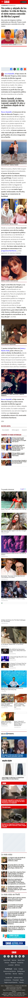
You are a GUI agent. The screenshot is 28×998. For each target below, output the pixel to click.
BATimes (17, 965)
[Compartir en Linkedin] (21, 69)
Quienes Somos (18, 977)
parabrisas (14, 807)
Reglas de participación (10, 982)
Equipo (22, 980)
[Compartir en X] (15, 69)
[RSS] (20, 956)
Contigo (21, 969)
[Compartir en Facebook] (11, 69)
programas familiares (8, 251)
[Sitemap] (23, 956)
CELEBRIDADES (4, 5)
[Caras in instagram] (5, 956)
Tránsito (21, 982)
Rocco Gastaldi (9, 74)
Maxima (21, 973)
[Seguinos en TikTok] (16, 956)
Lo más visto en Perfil (10, 894)
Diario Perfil (7, 960)
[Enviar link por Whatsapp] (18, 69)
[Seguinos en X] (12, 956)
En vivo (24, 2)
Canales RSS (8, 977)
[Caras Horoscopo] (14, 944)
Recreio (15, 973)
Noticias (14, 960)
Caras (15, 969)
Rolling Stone (21, 971)
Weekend (13, 962)
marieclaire (14, 761)
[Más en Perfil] (10, 734)
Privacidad (16, 980)
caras (14, 783)
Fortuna (7, 962)
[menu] (2, 2)
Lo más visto (6, 854)
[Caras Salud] (14, 937)
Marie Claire (21, 960)
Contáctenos (7, 980)
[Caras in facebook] (8, 956)
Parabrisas (20, 962)
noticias (14, 738)
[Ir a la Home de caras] (6, 2)
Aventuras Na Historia (9, 971)
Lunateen (11, 965)
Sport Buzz (8, 973)
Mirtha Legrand (15, 430)
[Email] (25, 69)
